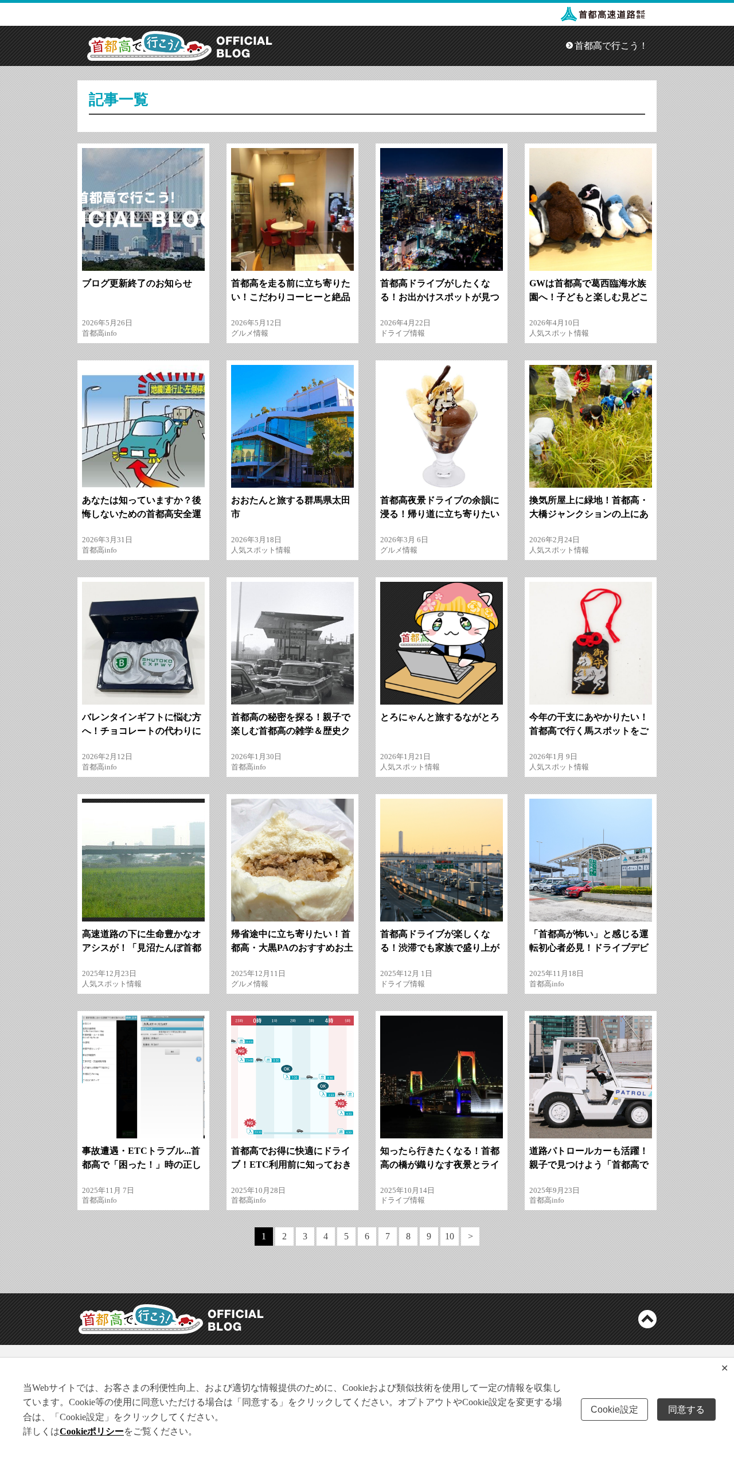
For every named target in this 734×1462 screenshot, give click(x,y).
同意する (686, 1409)
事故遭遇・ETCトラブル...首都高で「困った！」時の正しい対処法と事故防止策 (141, 1164)
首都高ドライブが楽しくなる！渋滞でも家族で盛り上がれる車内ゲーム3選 (439, 947)
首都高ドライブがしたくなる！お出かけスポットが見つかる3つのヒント (439, 297)
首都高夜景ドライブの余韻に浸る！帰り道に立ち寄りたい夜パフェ (439, 513)
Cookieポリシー (92, 1431)
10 (449, 1236)
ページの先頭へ (647, 1319)
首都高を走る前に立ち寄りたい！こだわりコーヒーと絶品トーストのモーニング (290, 297)
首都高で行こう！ (611, 45)
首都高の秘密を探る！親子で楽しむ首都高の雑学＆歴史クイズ (290, 730)
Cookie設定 (614, 1409)
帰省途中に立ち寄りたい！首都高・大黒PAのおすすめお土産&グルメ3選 (292, 947)
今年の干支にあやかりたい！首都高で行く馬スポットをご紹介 (589, 730)
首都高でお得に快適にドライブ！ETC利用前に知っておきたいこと (291, 1164)
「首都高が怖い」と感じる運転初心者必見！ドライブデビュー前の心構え (589, 947)
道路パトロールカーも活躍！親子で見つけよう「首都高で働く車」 (589, 1164)
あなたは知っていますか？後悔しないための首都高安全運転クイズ (141, 513)
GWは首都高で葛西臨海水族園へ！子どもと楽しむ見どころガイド (589, 297)
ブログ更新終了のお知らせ (137, 283)
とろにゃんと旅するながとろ (439, 717)
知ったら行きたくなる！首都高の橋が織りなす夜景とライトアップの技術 (439, 1164)
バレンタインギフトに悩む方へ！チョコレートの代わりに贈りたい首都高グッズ (141, 730)
